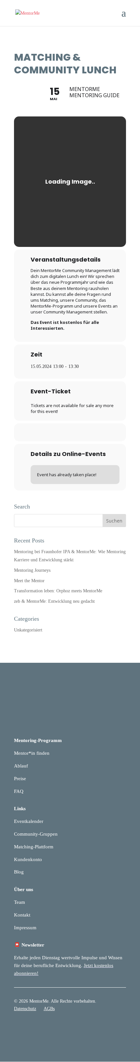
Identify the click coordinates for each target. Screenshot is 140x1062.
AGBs (49, 1008)
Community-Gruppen (36, 834)
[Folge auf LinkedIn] (108, 1028)
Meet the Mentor (29, 580)
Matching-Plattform (33, 846)
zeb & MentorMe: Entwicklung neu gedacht (54, 601)
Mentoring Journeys (32, 570)
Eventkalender (28, 821)
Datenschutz (25, 1008)
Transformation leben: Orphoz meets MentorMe (58, 590)
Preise (20, 778)
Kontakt (22, 915)
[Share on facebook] (56, 432)
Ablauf (21, 765)
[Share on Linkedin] (69, 432)
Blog (19, 871)
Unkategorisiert (28, 630)
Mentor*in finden (31, 753)
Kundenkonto (28, 859)
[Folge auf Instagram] (121, 1028)
